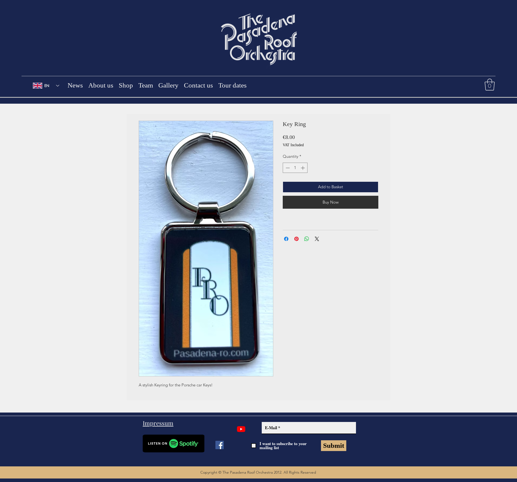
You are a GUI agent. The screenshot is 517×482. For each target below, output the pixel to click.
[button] (490, 84)
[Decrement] (287, 168)
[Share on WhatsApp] (306, 239)
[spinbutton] (295, 168)
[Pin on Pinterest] (296, 239)
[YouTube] (241, 429)
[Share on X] (317, 239)
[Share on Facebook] (286, 239)
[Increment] (303, 168)
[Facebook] (219, 445)
